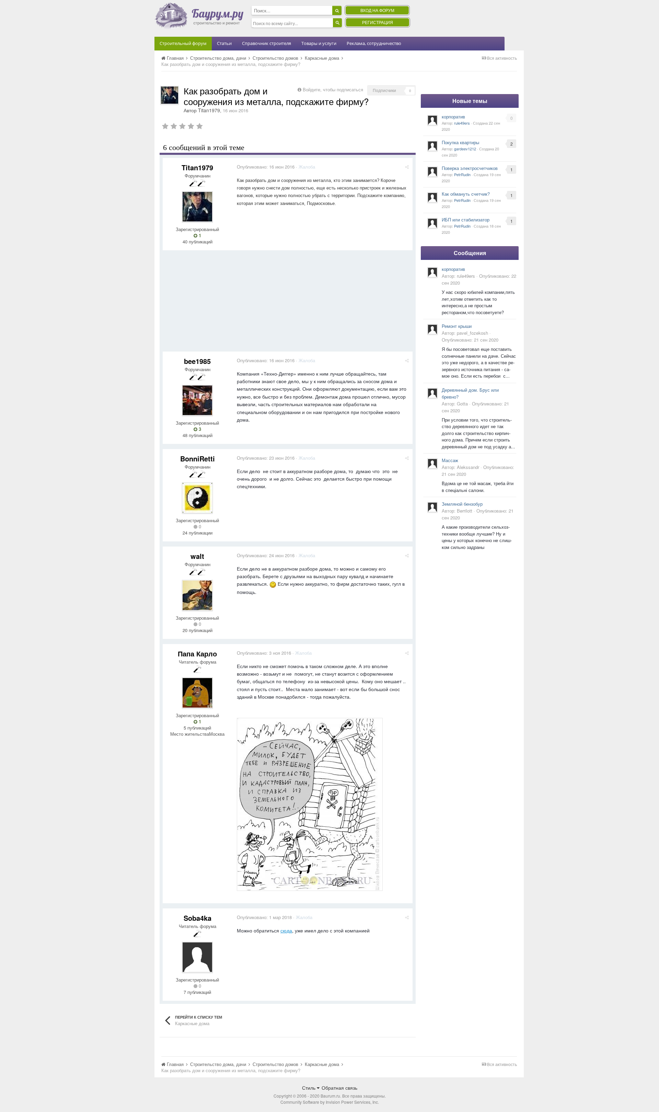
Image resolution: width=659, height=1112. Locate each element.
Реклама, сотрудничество (374, 43)
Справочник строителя (266, 43)
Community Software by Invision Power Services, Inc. (329, 1102)
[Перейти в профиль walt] (197, 595)
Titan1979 (209, 110)
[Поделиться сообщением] (407, 166)
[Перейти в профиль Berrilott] (432, 507)
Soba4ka (197, 918)
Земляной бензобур (462, 504)
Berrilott (464, 510)
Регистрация (377, 22)
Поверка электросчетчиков (470, 168)
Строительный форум (183, 43)
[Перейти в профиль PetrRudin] (432, 172)
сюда (286, 930)
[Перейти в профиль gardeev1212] (432, 146)
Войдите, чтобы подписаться (333, 89)
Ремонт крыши (457, 326)
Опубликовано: (265, 166)
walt (197, 556)
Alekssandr (468, 467)
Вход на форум (377, 10)
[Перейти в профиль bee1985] (197, 400)
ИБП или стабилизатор (465, 219)
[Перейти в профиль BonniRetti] (197, 497)
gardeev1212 (465, 148)
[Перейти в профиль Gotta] (432, 393)
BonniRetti (197, 458)
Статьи (224, 43)
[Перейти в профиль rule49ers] (432, 120)
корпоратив (453, 116)
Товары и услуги (318, 43)
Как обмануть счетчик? (466, 194)
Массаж (450, 460)
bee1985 (197, 361)
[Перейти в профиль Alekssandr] (432, 463)
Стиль (309, 1087)
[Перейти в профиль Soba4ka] (197, 957)
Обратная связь (339, 1087)
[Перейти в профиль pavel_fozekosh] (432, 329)
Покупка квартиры (460, 142)
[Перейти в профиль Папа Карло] (197, 692)
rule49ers (462, 123)
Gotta (462, 403)
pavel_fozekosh (472, 333)
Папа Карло (197, 653)
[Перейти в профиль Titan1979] (169, 95)
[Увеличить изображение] (310, 803)
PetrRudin (462, 174)
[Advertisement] (288, 303)
